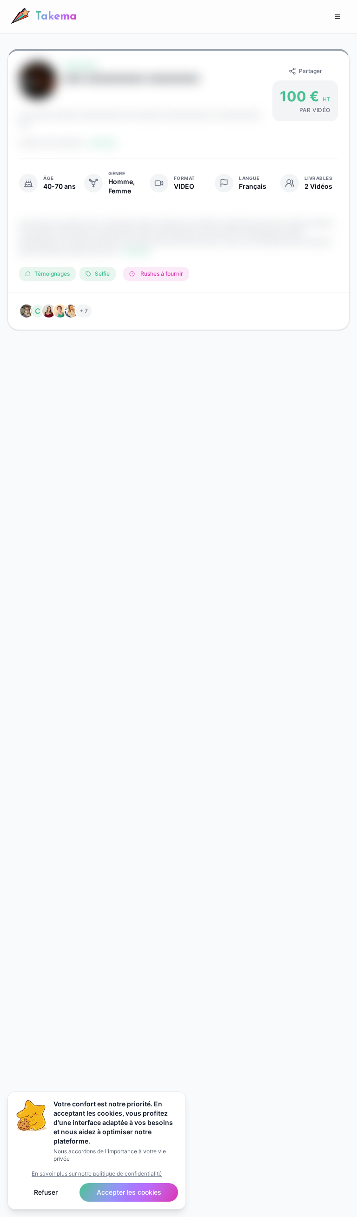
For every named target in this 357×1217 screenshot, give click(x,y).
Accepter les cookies (129, 1192)
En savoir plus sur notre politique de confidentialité (97, 1173)
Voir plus (136, 251)
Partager (310, 70)
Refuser (46, 1192)
